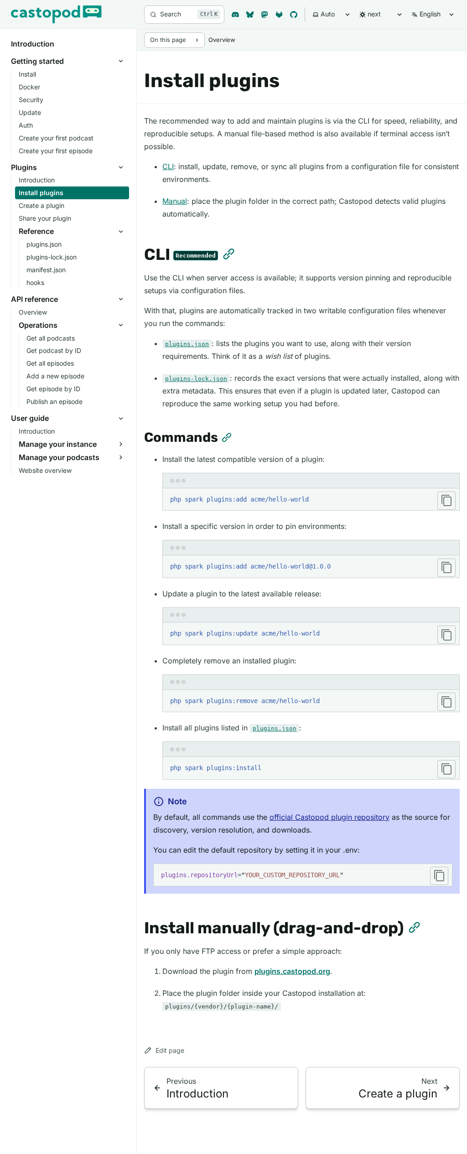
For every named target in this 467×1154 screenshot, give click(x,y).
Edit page (170, 1050)
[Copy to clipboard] (446, 501)
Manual (174, 201)
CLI (168, 166)
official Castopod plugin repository (329, 817)
